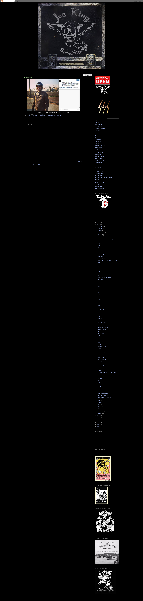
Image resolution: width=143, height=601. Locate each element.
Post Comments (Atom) (36, 164)
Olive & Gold (101, 357)
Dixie (99, 262)
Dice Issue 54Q (101, 368)
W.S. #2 (100, 318)
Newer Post (26, 162)
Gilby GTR (97, 179)
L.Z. (99, 273)
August (100, 235)
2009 (98, 424)
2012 (98, 418)
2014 (98, 224)
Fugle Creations (99, 158)
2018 (98, 215)
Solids (99, 264)
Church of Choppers (100, 128)
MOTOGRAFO (98, 175)
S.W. (99, 243)
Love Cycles (98, 166)
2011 (98, 420)
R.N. (99, 305)
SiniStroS (97, 122)
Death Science (98, 162)
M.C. (99, 275)
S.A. (99, 290)
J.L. (99, 236)
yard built (62, 115)
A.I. (99, 288)
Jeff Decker (98, 154)
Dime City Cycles (99, 167)
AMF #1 (100, 363)
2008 (98, 426)
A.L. (99, 350)
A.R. (99, 335)
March (100, 408)
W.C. (99, 380)
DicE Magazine (98, 126)
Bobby (99, 344)
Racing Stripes (101, 355)
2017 (98, 218)
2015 (98, 222)
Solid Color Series (102, 297)
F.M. (99, 316)
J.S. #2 (99, 386)
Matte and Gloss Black (103, 393)
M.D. (99, 247)
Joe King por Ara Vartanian (104, 397)
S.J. (99, 338)
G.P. (99, 312)
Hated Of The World (100, 152)
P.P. (99, 251)
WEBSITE (79, 71)
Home (53, 162)
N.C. (99, 342)
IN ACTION (100, 282)
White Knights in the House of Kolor (103, 151)
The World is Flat (99, 137)
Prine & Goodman (102, 258)
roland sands (55, 115)
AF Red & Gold (101, 365)
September (101, 232)
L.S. (99, 249)
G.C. (99, 331)
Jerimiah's (100, 376)
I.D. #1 (99, 340)
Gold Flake (100, 378)
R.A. (99, 284)
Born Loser (97, 130)
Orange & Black (101, 269)
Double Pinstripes (102, 353)
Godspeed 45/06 (99, 171)
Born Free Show (99, 169)
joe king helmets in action (35, 115)
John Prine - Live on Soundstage (105, 239)
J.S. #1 (99, 389)
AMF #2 (100, 361)
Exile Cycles (98, 184)
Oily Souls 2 (101, 310)
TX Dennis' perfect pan (103, 254)
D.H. (99, 271)
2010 (98, 422)
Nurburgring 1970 (102, 346)
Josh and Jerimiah (102, 325)
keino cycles (47, 115)
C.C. (99, 303)
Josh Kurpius (101, 333)
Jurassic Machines (99, 156)
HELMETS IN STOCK (48, 71)
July (99, 400)
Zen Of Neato (98, 147)
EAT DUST (97, 143)
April (99, 406)
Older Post (80, 162)
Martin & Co (101, 279)
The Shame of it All (99, 183)
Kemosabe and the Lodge (101, 160)
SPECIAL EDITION (62, 71)
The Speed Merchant (100, 145)
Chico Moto (98, 139)
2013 (98, 415)
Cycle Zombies (98, 134)
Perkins (99, 348)
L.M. (99, 382)
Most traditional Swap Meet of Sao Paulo (107, 260)
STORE (72, 71)
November (100, 228)
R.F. (99, 292)
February (100, 411)
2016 (98, 220)
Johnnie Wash (98, 186)
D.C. (99, 299)
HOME (26, 71)
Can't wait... (100, 267)
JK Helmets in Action (103, 395)
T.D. (99, 314)
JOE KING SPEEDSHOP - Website (103, 177)
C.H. (99, 245)
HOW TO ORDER (36, 71)
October (100, 230)
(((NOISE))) (98, 141)
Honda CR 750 (98, 181)
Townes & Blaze (102, 329)
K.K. (99, 384)
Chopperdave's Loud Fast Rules (102, 132)
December (100, 226)
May (99, 404)
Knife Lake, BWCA (102, 256)
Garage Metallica (99, 173)
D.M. (99, 294)
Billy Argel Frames (99, 188)
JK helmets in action (103, 327)
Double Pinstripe (102, 359)
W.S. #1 (100, 320)
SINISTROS (88, 71)
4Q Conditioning (99, 124)
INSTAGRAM (97, 71)
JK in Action (28, 77)
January (100, 413)
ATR (96, 136)
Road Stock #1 (101, 322)
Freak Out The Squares (100, 164)
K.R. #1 (99, 391)
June (99, 402)
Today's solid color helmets (104, 277)
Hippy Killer (98, 149)
